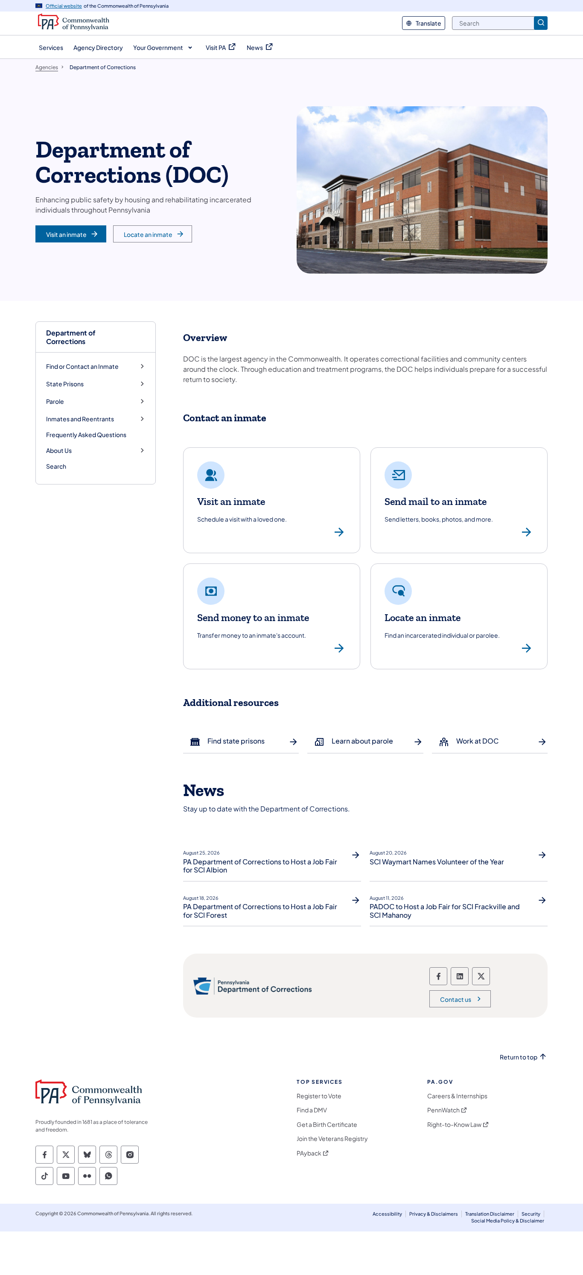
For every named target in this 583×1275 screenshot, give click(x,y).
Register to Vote (319, 1096)
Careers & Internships (457, 1096)
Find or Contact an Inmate (82, 366)
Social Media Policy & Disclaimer (507, 1220)
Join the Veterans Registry (332, 1138)
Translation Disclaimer (489, 1214)
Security (531, 1214)
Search (56, 466)
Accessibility (387, 1214)
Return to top (518, 1057)
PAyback (309, 1153)
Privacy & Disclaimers (433, 1214)
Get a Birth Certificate (327, 1124)
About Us (59, 450)
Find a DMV (312, 1110)
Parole (55, 401)
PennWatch (443, 1110)
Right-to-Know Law (454, 1124)
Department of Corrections (71, 337)
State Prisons (65, 384)
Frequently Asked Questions (86, 434)
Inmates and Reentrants (80, 419)
